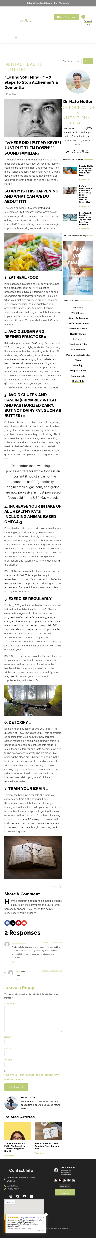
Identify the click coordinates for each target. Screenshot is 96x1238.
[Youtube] (25, 1196)
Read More (9, 1156)
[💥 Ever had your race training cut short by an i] (68, 1180)
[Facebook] (18, 1196)
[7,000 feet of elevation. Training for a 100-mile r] (55, 1180)
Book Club (78, 381)
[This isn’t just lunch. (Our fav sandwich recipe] (73, 1180)
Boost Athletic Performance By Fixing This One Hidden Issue (86, 170)
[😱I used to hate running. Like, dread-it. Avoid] (60, 1180)
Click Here (77, 287)
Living (18, 971)
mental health (22, 64)
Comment (10, 1003)
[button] (7, 923)
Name (8, 1037)
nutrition (16, 69)
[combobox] (72, 61)
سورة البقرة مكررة (19, 942)
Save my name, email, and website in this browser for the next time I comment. (32, 1077)
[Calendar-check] (31, 1196)
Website (8, 1060)
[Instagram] (11, 1196)
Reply (13, 962)
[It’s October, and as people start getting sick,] (64, 1180)
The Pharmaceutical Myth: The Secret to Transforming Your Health (14, 1147)
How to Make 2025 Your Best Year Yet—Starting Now (47, 1146)
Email (7, 1048)
